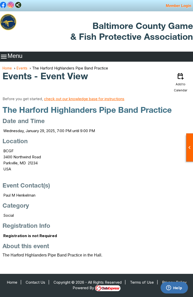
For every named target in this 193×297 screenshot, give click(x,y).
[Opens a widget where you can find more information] (174, 288)
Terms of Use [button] (142, 282)
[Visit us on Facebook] (3, 5)
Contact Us (35, 282)
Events (22, 68)
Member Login (178, 6)
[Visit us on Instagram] (11, 5)
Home (7, 68)
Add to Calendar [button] (180, 82)
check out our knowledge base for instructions (84, 98)
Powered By (84, 287)
